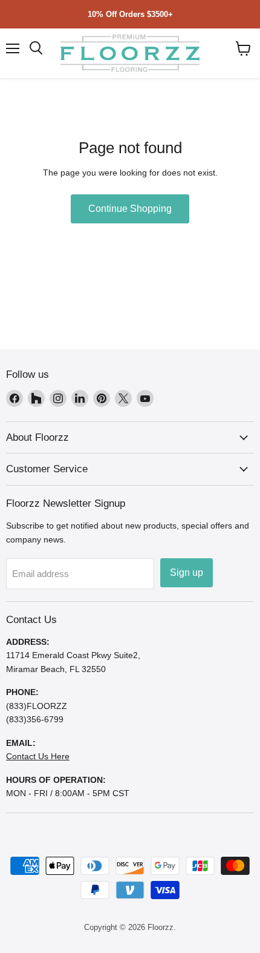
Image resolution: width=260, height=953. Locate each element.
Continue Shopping (130, 208)
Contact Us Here (38, 756)
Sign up (186, 572)
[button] (243, 48)
